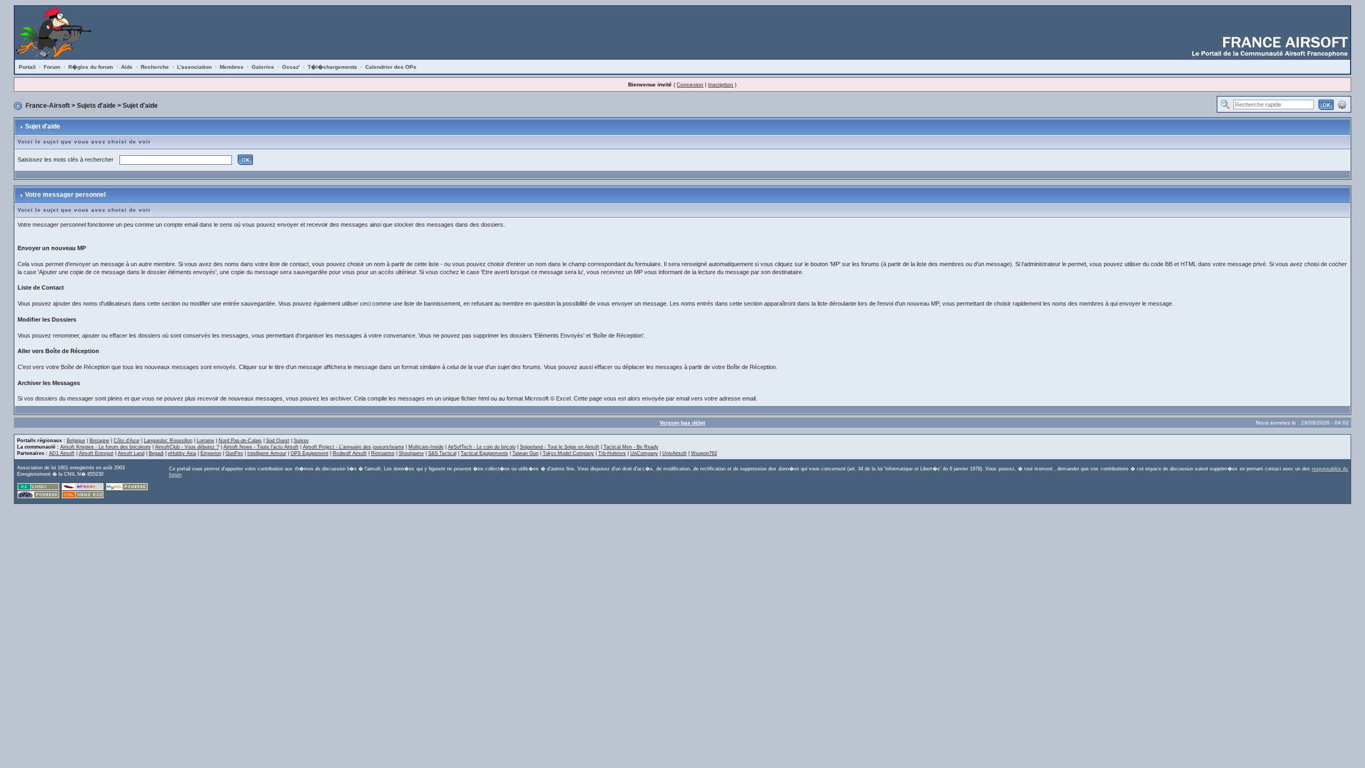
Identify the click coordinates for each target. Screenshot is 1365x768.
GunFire (234, 453)
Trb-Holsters (612, 453)
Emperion (210, 453)
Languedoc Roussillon (168, 440)
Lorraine (205, 440)
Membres (232, 67)
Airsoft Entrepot (96, 453)
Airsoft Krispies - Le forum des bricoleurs (105, 447)
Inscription (720, 84)
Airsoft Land (131, 453)
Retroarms (383, 453)
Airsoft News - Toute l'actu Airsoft (261, 447)
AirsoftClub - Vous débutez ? (187, 447)
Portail (27, 67)
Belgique (76, 440)
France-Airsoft (48, 105)
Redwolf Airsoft (350, 453)
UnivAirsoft (674, 453)
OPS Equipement (309, 453)
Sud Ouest (278, 440)
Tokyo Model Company (568, 453)
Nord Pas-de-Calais (240, 440)
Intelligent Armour (266, 453)
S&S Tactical (442, 453)
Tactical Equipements (484, 453)
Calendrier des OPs (390, 67)
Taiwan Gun (525, 453)
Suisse (301, 440)
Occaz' (291, 67)
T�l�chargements (332, 67)
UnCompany (644, 453)
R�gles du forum (90, 67)
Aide (127, 67)
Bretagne (99, 440)
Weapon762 (704, 453)
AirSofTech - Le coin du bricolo (482, 447)
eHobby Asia (182, 453)
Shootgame (411, 453)
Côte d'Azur (127, 440)
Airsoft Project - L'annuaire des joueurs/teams (353, 447)
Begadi (156, 453)
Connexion (690, 84)
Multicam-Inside (426, 447)
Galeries (263, 67)
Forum (52, 67)
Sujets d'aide (96, 105)
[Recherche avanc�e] (1342, 104)
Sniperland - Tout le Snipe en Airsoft (559, 447)
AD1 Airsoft (62, 453)
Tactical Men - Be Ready (631, 447)
